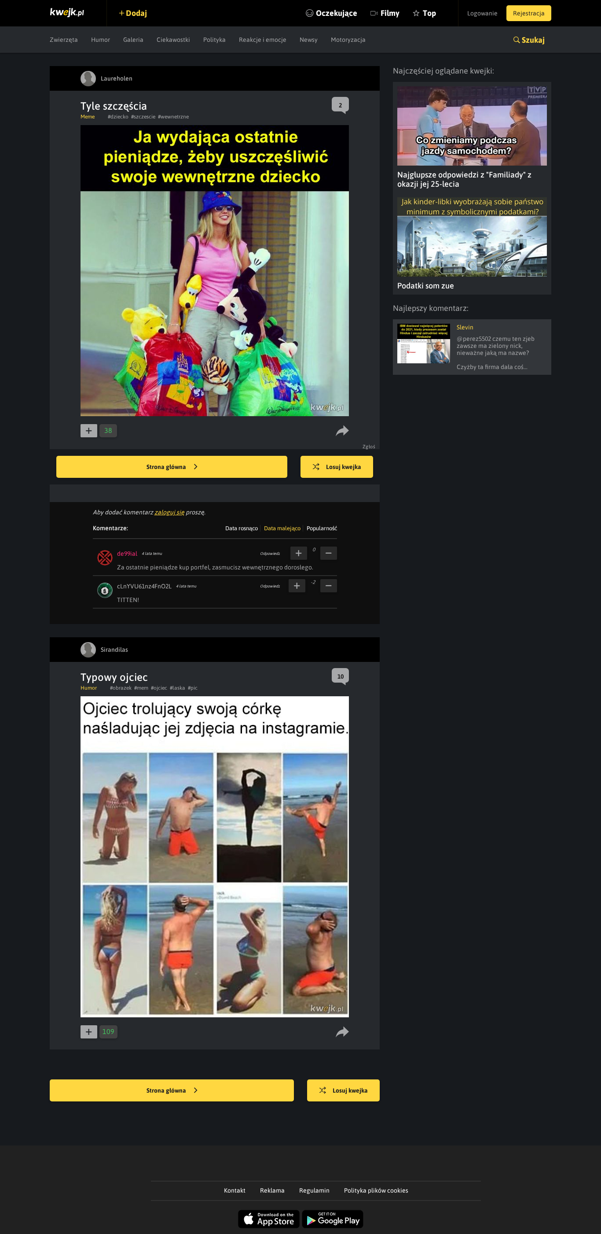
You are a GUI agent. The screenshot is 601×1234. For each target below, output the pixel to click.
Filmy (390, 13)
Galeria (133, 39)
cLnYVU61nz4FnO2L (144, 586)
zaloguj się (169, 512)
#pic (193, 688)
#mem (141, 688)
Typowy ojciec (114, 677)
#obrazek (121, 688)
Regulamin (314, 1190)
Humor (100, 39)
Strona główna (167, 466)
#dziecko (118, 117)
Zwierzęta (64, 39)
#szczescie (143, 117)
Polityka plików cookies (376, 1190)
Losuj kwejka (343, 466)
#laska (177, 688)
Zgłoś (369, 446)
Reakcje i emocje (262, 39)
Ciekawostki (173, 39)
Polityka (214, 39)
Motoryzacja (348, 39)
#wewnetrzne (173, 117)
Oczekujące (336, 13)
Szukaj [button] (533, 39)
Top (429, 13)
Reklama (272, 1190)
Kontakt (235, 1190)
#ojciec (159, 688)
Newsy (309, 39)
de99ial (127, 553)
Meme (88, 117)
